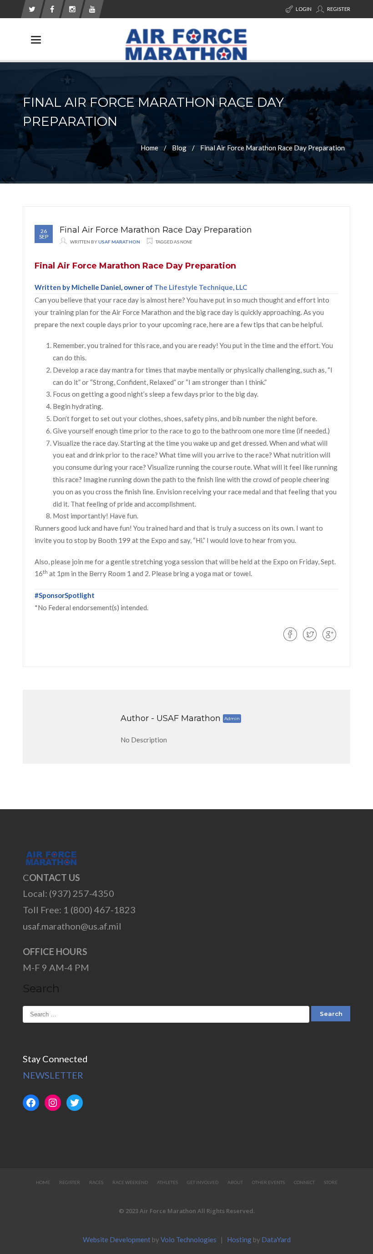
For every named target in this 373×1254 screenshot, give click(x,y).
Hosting (239, 1239)
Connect (304, 1182)
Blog (179, 147)
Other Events (268, 1182)
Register (338, 9)
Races (96, 1182)
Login (303, 9)
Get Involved (202, 1182)
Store (331, 1182)
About (235, 1182)
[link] (200, 287)
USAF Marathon (119, 241)
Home (149, 147)
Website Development (117, 1239)
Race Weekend (130, 1182)
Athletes (167, 1182)
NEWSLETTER (53, 1075)
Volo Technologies (189, 1239)
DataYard (276, 1239)
